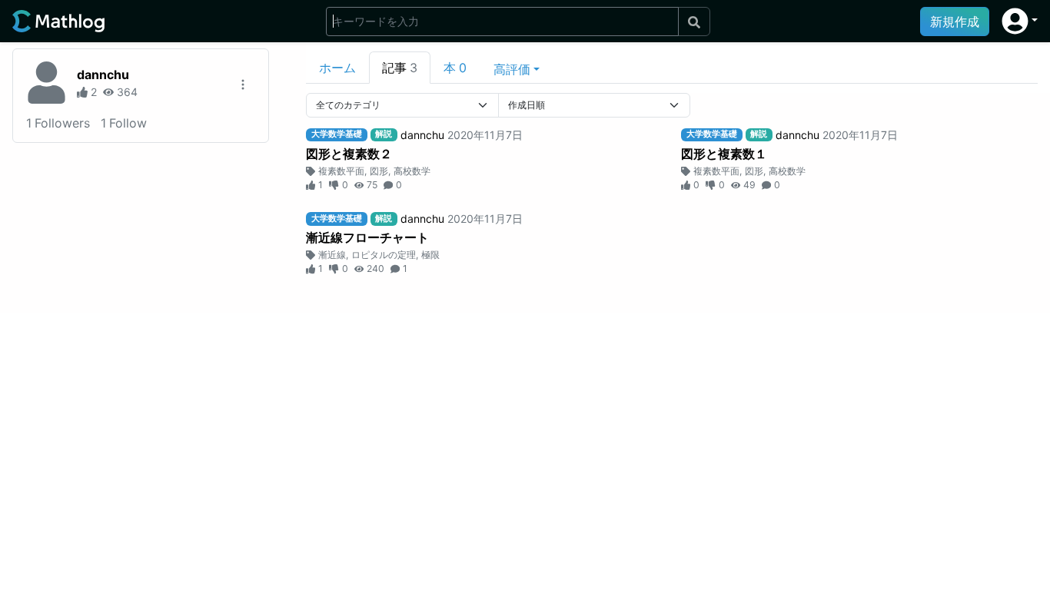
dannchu (103, 74)
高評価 (511, 69)
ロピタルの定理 (383, 254)
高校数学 (412, 171)
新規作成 (954, 21)
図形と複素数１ (724, 153)
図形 (379, 171)
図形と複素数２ (349, 153)
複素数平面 (341, 171)
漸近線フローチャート (367, 237)
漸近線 (332, 254)
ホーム (337, 67)
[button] (1020, 21)
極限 (430, 254)
